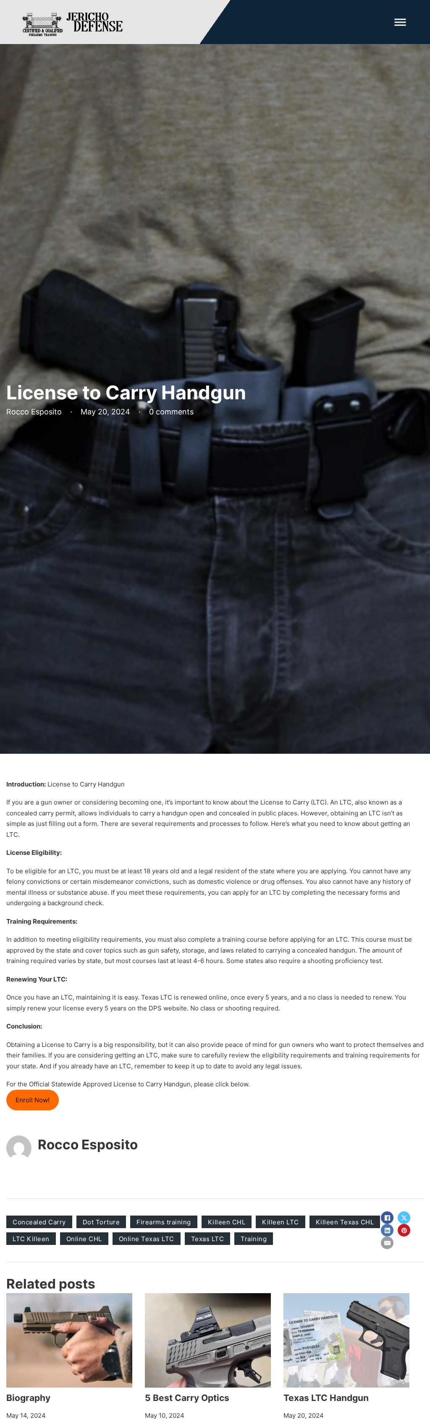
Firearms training (163, 1222)
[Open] (400, 22)
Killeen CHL (227, 1222)
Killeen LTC (280, 1222)
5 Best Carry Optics (187, 1398)
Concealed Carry (39, 1222)
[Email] (387, 1243)
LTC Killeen (31, 1239)
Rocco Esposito (88, 1144)
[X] (404, 1217)
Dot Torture (101, 1222)
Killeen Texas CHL (345, 1222)
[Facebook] (387, 1217)
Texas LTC (207, 1239)
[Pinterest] (404, 1230)
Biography (28, 1398)
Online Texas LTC (146, 1239)
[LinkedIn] (387, 1230)
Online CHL (84, 1239)
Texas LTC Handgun (326, 1398)
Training (254, 1239)
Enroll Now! (33, 1100)
